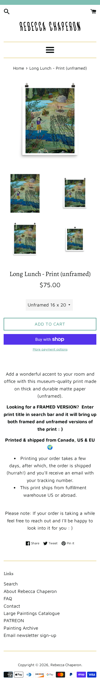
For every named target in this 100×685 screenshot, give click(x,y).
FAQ (8, 598)
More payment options (50, 349)
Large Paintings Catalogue (32, 613)
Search (11, 583)
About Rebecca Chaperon (30, 591)
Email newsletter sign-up (30, 635)
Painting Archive (21, 628)
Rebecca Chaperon (65, 665)
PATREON (14, 620)
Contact (12, 606)
